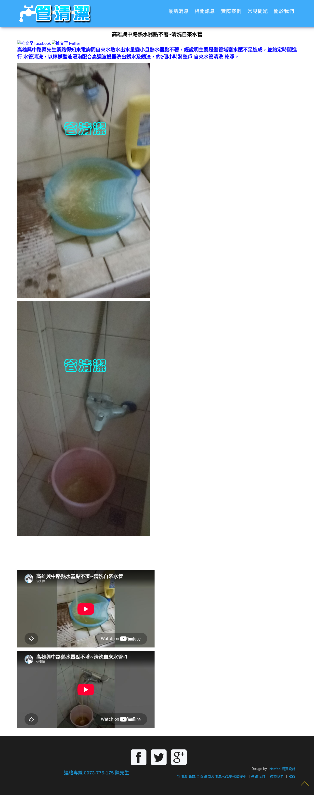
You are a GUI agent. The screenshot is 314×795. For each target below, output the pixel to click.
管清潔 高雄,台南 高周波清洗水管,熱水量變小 (211, 776)
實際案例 (231, 11)
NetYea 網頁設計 (282, 769)
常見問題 (258, 11)
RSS (291, 776)
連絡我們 (258, 776)
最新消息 (178, 11)
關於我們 (284, 11)
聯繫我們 (277, 776)
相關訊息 (205, 11)
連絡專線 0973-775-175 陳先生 (96, 772)
